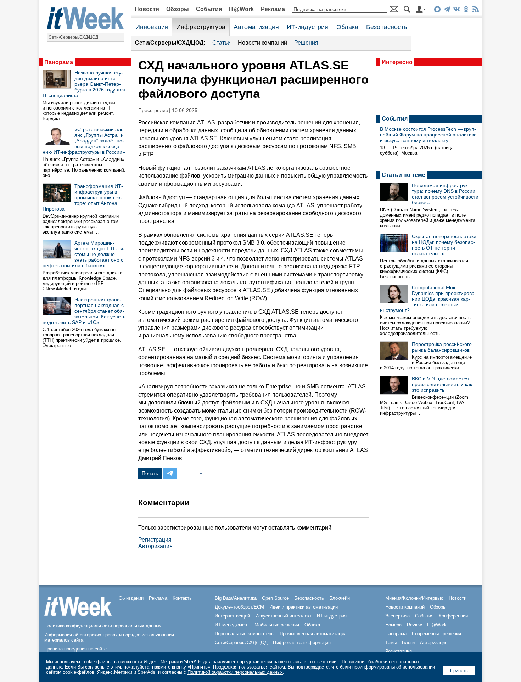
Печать (150, 473)
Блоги (408, 642)
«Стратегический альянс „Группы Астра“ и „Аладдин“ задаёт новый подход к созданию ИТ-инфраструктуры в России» (84, 141)
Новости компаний (262, 43)
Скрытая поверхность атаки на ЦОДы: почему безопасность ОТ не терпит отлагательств (444, 245)
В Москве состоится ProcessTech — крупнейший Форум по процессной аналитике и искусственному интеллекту (428, 134)
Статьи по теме (403, 175)
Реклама (273, 9)
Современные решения (436, 633)
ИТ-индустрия (307, 26)
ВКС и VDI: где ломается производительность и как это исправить (442, 384)
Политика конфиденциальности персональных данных (103, 625)
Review (414, 624)
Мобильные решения (276, 624)
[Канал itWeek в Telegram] (447, 10)
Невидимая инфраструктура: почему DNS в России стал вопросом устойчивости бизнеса (445, 194)
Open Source (275, 598)
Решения (306, 43)
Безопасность (386, 26)
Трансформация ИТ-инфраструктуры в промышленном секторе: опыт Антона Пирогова (83, 197)
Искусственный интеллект (283, 616)
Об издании (131, 598)
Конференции (453, 616)
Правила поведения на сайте (75, 649)
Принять (459, 670)
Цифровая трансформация (302, 642)
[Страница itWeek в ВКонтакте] (456, 10)
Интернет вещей (232, 616)
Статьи (221, 43)
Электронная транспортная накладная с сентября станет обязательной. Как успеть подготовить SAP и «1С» (84, 311)
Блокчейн (339, 598)
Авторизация (155, 546)
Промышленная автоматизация (313, 633)
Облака (347, 26)
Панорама (58, 62)
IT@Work (241, 9)
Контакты (182, 598)
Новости (147, 9)
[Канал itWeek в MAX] (437, 10)
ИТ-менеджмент (232, 624)
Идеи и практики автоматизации (303, 607)
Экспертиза (397, 616)
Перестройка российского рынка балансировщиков (442, 347)
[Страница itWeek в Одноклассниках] (466, 10)
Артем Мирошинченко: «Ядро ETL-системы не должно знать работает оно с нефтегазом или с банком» (84, 254)
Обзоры (177, 9)
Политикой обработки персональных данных (235, 672)
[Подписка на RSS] (475, 10)
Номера (393, 624)
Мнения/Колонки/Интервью (414, 598)
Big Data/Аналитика (236, 598)
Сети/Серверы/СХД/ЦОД (73, 37)
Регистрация (155, 540)
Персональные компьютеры (244, 633)
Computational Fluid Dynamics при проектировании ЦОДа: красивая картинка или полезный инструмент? (428, 299)
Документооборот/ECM (239, 607)
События (209, 9)
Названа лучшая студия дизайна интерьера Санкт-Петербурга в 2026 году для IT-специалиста (84, 84)
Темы (391, 642)
